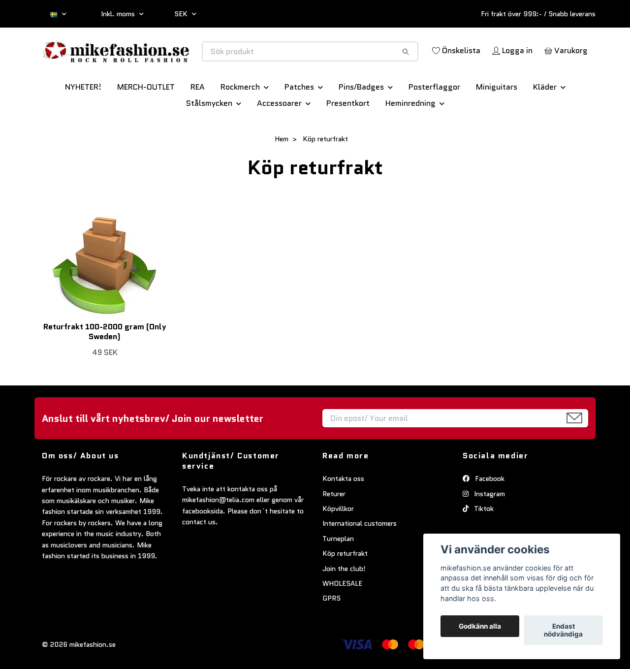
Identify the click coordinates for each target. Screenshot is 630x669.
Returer (334, 528)
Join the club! (344, 603)
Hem (281, 173)
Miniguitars (496, 121)
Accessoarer (279, 137)
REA (197, 121)
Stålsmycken (209, 137)
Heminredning (410, 137)
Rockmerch (240, 121)
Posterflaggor (434, 121)
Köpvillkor (338, 543)
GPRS (331, 632)
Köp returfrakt (345, 588)
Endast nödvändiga (563, 630)
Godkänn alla (480, 626)
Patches (299, 121)
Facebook (488, 513)
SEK (181, 14)
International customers (359, 558)
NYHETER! (83, 121)
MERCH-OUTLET (146, 121)
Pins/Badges (361, 121)
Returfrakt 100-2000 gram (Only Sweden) (104, 366)
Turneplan (338, 573)
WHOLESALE (342, 618)
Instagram (488, 528)
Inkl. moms (119, 14)
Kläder (545, 121)
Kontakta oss (343, 513)
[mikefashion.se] (178, 62)
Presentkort (348, 137)
